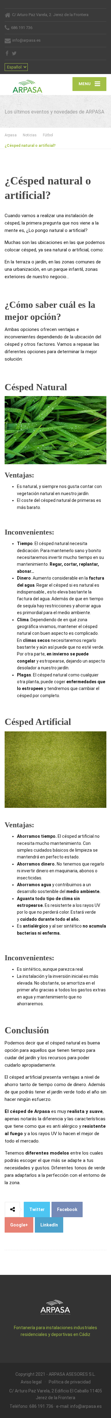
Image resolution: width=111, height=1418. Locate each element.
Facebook (67, 1209)
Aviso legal (31, 1381)
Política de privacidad (70, 1381)
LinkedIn (49, 1224)
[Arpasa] (30, 84)
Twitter (37, 1209)
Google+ (19, 1224)
